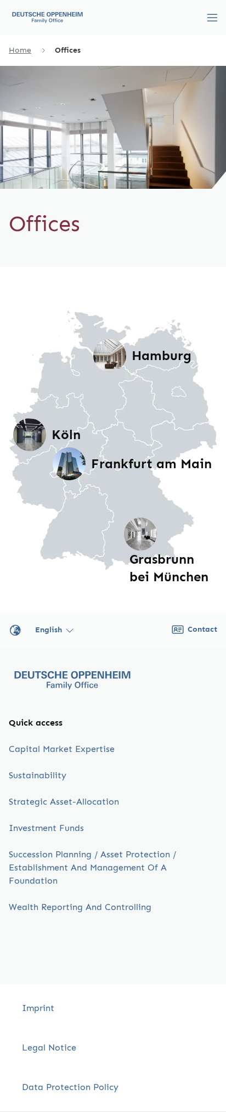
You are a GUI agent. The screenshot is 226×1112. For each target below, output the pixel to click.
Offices (68, 50)
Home (20, 50)
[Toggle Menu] (212, 17)
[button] (109, 355)
